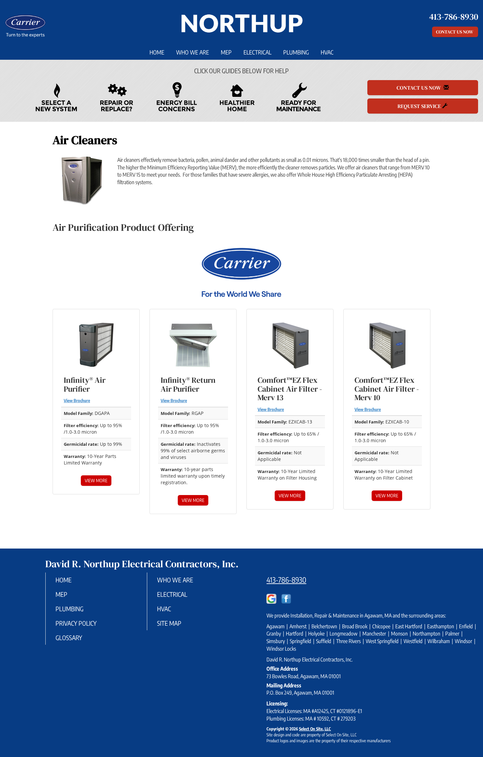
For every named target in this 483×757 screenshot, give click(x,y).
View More (96, 480)
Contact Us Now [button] (455, 32)
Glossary (69, 637)
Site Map (169, 623)
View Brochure (77, 400)
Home (157, 52)
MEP (226, 52)
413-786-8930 (286, 579)
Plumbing (296, 52)
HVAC (327, 52)
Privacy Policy (76, 623)
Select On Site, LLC (315, 728)
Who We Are (192, 52)
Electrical (257, 52)
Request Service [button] (420, 106)
